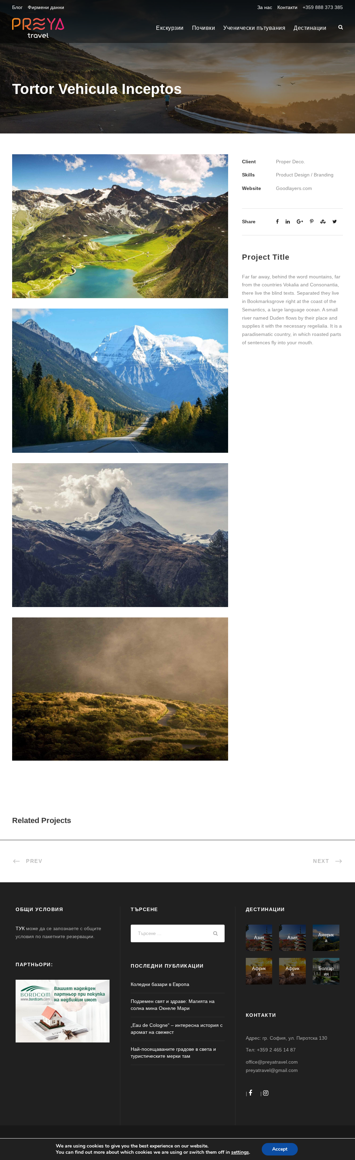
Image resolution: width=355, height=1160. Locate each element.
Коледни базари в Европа (160, 984)
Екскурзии (170, 28)
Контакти (287, 7)
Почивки (203, 28)
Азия (259, 937)
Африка (259, 971)
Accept (279, 1149)
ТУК (20, 928)
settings (240, 1152)
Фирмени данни (46, 7)
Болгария (326, 971)
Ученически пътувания (254, 28)
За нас (264, 7)
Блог (17, 7)
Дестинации (310, 28)
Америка (326, 937)
